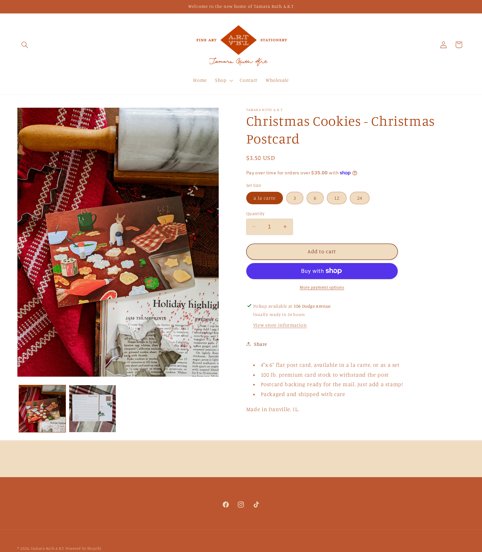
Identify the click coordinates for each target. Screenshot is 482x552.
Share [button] (260, 343)
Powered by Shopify (83, 548)
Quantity (255, 213)
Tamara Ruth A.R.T (47, 548)
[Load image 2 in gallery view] (92, 408)
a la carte (264, 197)
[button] (24, 44)
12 (336, 197)
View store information (280, 325)
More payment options (322, 287)
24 (359, 197)
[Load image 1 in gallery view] (42, 408)
